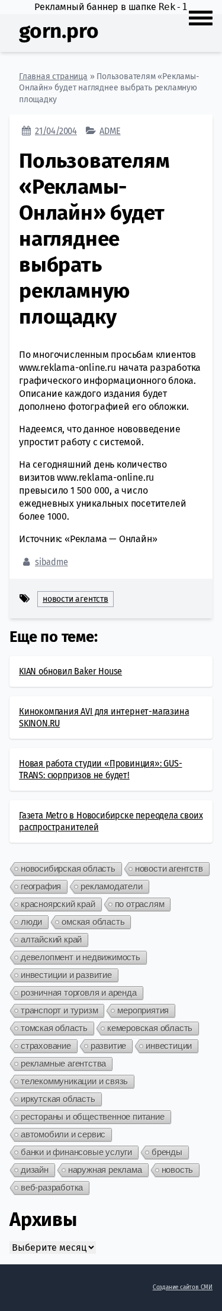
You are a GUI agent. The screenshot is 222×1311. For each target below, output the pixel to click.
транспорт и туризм (59, 1010)
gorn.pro (58, 30)
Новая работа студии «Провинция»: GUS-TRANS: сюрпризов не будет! (100, 769)
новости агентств (75, 599)
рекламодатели (111, 886)
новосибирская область (68, 868)
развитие (108, 1046)
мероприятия (143, 1010)
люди (31, 922)
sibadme (51, 562)
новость (178, 1170)
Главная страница (53, 76)
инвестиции (169, 1046)
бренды (167, 1152)
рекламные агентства (63, 1063)
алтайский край (51, 939)
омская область (93, 922)
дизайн (35, 1170)
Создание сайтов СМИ (183, 1287)
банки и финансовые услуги (76, 1152)
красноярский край (58, 904)
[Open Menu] (201, 16)
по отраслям (140, 904)
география (41, 886)
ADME (109, 130)
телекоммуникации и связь (74, 1081)
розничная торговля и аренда (79, 992)
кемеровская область (149, 1028)
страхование (46, 1046)
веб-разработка (52, 1187)
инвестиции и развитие (66, 975)
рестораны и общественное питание (93, 1116)
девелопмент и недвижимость (80, 957)
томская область (54, 1028)
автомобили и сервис (63, 1134)
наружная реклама (105, 1170)
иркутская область (58, 1099)
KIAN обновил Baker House (70, 671)
